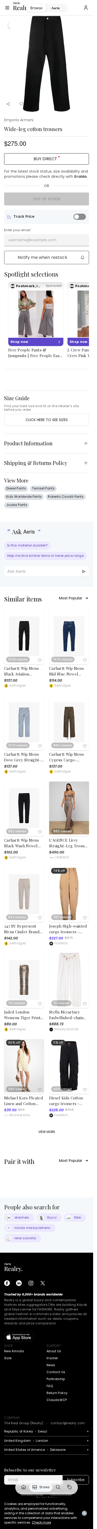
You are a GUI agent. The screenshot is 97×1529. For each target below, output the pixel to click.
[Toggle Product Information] (86, 443)
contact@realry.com (68, 1423)
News (51, 1365)
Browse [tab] (36, 8)
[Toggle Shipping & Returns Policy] (86, 463)
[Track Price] (79, 217)
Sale (7, 1358)
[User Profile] (86, 7)
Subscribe (76, 1479)
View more (46, 1132)
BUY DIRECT (45, 159)
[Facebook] (7, 1283)
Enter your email (17, 230)
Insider (52, 1358)
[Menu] (7, 7)
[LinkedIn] (19, 1283)
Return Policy (57, 1393)
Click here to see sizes (47, 419)
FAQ (50, 1386)
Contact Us (56, 1372)
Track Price (23, 216)
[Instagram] (31, 1283)
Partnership (56, 1379)
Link (23, 1487)
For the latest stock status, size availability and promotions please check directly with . (46, 174)
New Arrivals (14, 1351)
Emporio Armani (18, 120)
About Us (54, 1351)
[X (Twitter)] (43, 1283)
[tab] (57, 8)
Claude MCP (57, 1400)
